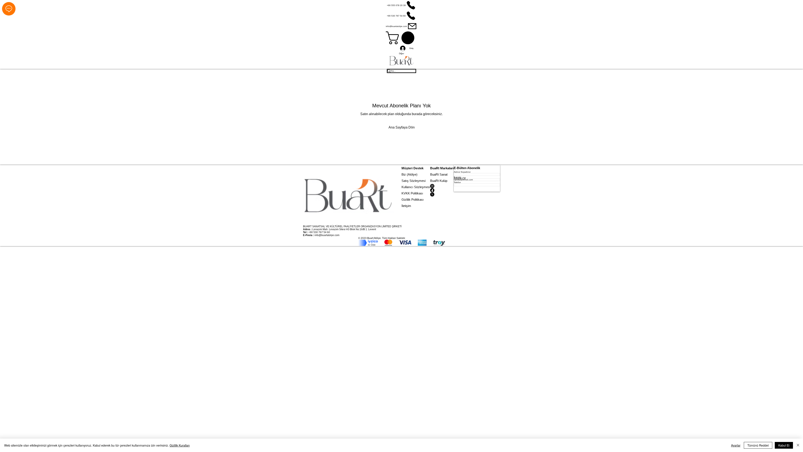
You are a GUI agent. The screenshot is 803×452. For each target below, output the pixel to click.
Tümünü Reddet (758, 445)
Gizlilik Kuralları (180, 445)
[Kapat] (797, 445)
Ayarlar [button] (735, 445)
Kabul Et (783, 445)
